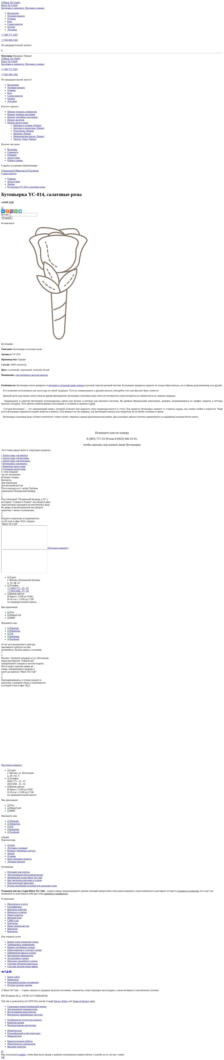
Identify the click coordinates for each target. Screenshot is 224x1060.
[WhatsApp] (16, 211)
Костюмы (12, 149)
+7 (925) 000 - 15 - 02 (18, 591)
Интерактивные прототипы (21, 1025)
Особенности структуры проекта (24, 1020)
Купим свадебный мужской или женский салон (32, 885)
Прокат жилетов (15, 120)
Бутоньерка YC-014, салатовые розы (26, 187)
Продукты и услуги (17, 904)
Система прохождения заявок (22, 966)
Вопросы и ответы (17, 912)
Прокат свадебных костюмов (22, 117)
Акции (10, 853)
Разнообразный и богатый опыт (24, 1033)
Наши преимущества (18, 926)
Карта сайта (13, 977)
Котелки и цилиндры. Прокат (28, 128)
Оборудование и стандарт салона (24, 950)
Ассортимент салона (18, 958)
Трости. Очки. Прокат (24, 139)
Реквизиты (13, 979)
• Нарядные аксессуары (13, 466)
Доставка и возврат (17, 848)
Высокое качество (16, 1046)
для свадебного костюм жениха (31, 375)
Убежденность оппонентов (21, 1044)
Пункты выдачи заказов (19, 985)
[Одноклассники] (7, 211)
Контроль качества (17, 909)
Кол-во (4, 214)
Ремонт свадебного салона (21, 947)
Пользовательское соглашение (23, 982)
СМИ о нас (13, 920)
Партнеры (12, 923)
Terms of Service (81, 1001)
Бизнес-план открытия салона (22, 942)
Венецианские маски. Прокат (28, 136)
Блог (9, 21)
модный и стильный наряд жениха (66, 385)
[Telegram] (20, 211)
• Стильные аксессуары (13, 469)
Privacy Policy (61, 1001)
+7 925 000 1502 (9, 40)
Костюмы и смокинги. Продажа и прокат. (23, 8)
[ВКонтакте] (3, 211)
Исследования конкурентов (21, 1012)
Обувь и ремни (15, 160)
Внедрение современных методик (25, 1014)
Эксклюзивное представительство (25, 874)
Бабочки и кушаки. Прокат (27, 125)
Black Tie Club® (9, 5)
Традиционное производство (22, 1009)
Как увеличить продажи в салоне (24, 880)
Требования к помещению (21, 944)
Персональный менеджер (20, 883)
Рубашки (12, 155)
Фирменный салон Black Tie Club (24, 877)
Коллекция (13, 13)
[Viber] (11, 211)
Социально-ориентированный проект (27, 1006)
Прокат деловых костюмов (21, 114)
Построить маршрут (58, 548)
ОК (3, 1057)
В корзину (7, 218)
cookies (22, 1054)
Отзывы (11, 18)
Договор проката (16, 861)
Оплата (11, 27)
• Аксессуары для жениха (14, 455)
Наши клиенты (15, 915)
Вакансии (12, 928)
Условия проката (16, 16)
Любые (11, 184)
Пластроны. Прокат (23, 131)
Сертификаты (14, 906)
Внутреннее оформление (20, 955)
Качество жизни (15, 1022)
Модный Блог (14, 917)
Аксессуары (13, 157)
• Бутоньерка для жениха (14, 463)
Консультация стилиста (19, 859)
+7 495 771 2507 (9, 35)
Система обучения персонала (22, 963)
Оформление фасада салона (21, 952)
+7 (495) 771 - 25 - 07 (18, 588)
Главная (11, 178)
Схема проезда (15, 24)
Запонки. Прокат (22, 133)
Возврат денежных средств (21, 850)
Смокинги (12, 152)
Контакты (12, 931)
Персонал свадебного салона (22, 961)
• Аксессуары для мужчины (15, 461)
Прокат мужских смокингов (22, 111)
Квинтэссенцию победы (20, 1041)
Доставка (12, 29)
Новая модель (14, 1030)
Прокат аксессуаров (17, 122)
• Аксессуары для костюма (15, 458)
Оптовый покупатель (18, 872)
